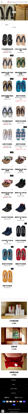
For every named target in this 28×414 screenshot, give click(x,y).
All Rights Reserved (14, 411)
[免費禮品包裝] (14, 361)
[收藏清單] (24, 2)
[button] (5, 52)
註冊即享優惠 (13, 388)
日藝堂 (13, 384)
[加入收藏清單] (11, 46)
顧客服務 (13, 380)
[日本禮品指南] (14, 310)
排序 (7, 24)
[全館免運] (14, 336)
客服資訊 (13, 393)
